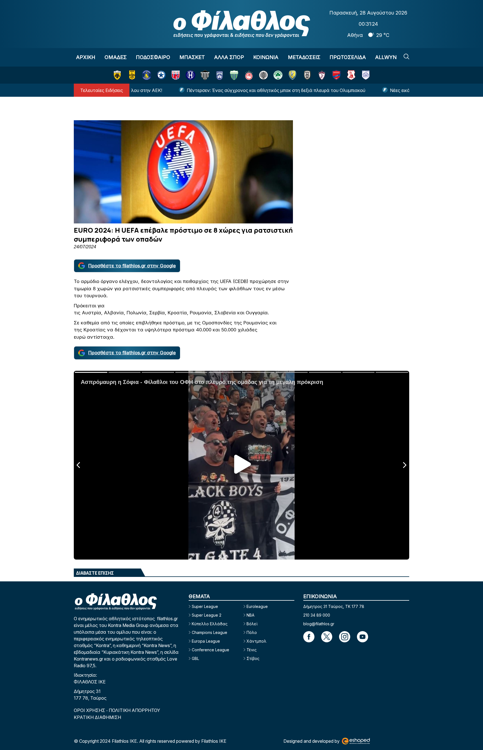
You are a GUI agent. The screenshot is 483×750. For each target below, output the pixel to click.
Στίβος (253, 658)
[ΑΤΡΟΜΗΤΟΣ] (161, 75)
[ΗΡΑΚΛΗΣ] (190, 75)
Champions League (209, 632)
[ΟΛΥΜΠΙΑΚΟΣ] (249, 75)
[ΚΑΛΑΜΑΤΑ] (205, 75)
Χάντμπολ (256, 641)
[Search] (406, 56)
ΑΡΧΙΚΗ (85, 57)
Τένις (252, 649)
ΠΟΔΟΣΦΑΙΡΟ (153, 57)
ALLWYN (386, 57)
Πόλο (252, 632)
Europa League (206, 641)
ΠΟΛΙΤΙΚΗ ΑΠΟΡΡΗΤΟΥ (134, 710)
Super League (205, 606)
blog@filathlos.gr (318, 623)
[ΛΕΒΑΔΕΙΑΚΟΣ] (234, 75)
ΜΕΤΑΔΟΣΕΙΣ (304, 57)
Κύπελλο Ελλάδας (210, 623)
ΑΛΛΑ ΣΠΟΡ (229, 57)
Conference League (210, 649)
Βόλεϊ (252, 623)
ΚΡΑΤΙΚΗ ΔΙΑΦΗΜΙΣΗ (97, 717)
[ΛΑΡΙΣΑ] (322, 75)
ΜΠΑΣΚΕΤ (192, 57)
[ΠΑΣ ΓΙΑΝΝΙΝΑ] (366, 75)
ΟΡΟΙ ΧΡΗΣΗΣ (90, 710)
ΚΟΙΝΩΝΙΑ (265, 57)
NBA (250, 615)
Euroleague (257, 606)
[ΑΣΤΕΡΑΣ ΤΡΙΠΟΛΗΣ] (146, 75)
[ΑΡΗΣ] (132, 75)
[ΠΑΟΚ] (307, 75)
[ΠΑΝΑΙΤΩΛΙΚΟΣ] (292, 75)
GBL (195, 658)
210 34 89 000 (316, 615)
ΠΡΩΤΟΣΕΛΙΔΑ (348, 57)
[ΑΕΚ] (117, 75)
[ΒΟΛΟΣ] (176, 75)
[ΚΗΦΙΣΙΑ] (219, 75)
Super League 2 (206, 615)
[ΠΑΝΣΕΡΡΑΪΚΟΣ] (351, 75)
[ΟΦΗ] (263, 75)
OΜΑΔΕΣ (116, 57)
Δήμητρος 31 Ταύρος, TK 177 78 (333, 606)
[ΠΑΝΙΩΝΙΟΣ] (336, 75)
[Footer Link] (308, 636)
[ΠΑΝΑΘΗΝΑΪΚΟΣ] (278, 75)
